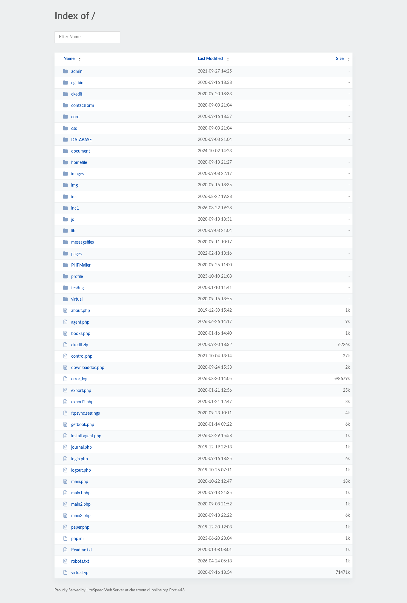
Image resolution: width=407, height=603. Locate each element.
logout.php (81, 470)
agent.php (80, 322)
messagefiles (82, 242)
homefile (79, 163)
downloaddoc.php (87, 368)
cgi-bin (77, 83)
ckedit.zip (79, 345)
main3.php (81, 516)
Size (340, 59)
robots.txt (80, 561)
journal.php (81, 447)
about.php (80, 311)
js (72, 220)
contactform (82, 106)
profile (77, 277)
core (75, 117)
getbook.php (82, 425)
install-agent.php (86, 436)
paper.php (80, 527)
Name (68, 59)
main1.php (81, 493)
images (77, 174)
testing (77, 288)
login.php (79, 459)
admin (77, 72)
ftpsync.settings (85, 413)
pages (76, 254)
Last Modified (210, 59)
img (74, 185)
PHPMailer (81, 265)
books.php (80, 334)
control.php (81, 356)
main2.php (81, 504)
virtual (77, 299)
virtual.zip (79, 573)
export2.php (82, 402)
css (74, 129)
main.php (79, 482)
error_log (79, 379)
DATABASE (81, 140)
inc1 (75, 208)
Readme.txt (81, 550)
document (80, 151)
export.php (81, 390)
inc (74, 197)
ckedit (76, 94)
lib (73, 231)
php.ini (77, 539)
